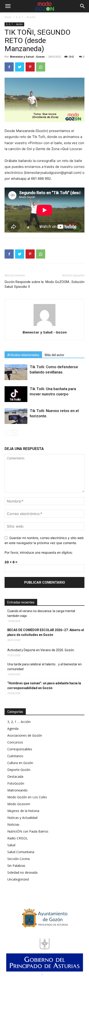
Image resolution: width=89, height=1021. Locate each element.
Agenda (12, 728)
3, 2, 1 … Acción (19, 721)
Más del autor (54, 355)
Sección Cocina (18, 859)
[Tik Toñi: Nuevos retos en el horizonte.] (16, 416)
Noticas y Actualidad (22, 817)
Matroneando (17, 790)
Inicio (8, 17)
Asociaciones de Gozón (24, 735)
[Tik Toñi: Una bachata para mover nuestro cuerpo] (16, 394)
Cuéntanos (15, 756)
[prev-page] (7, 433)
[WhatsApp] (40, 66)
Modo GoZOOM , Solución (64, 282)
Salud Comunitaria (20, 852)
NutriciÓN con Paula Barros (27, 831)
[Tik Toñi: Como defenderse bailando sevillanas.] (16, 372)
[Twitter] (19, 66)
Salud (11, 845)
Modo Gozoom (18, 804)
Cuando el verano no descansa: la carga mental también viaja (41, 613)
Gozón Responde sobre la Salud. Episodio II (24, 284)
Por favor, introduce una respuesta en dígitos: (39, 552)
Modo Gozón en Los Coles (27, 797)
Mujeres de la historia (23, 811)
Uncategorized (18, 879)
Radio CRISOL (17, 838)
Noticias (13, 824)
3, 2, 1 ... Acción (25, 17)
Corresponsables (19, 749)
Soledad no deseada (22, 872)
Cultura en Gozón (20, 763)
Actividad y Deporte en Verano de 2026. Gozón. (41, 650)
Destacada (15, 776)
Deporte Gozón (18, 769)
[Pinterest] (30, 66)
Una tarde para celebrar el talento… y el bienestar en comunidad (44, 666)
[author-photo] (44, 326)
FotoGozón (15, 783)
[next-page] (15, 433)
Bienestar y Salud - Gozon (27, 56)
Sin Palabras (16, 865)
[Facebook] (9, 66)
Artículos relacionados (23, 355)
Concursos (15, 742)
